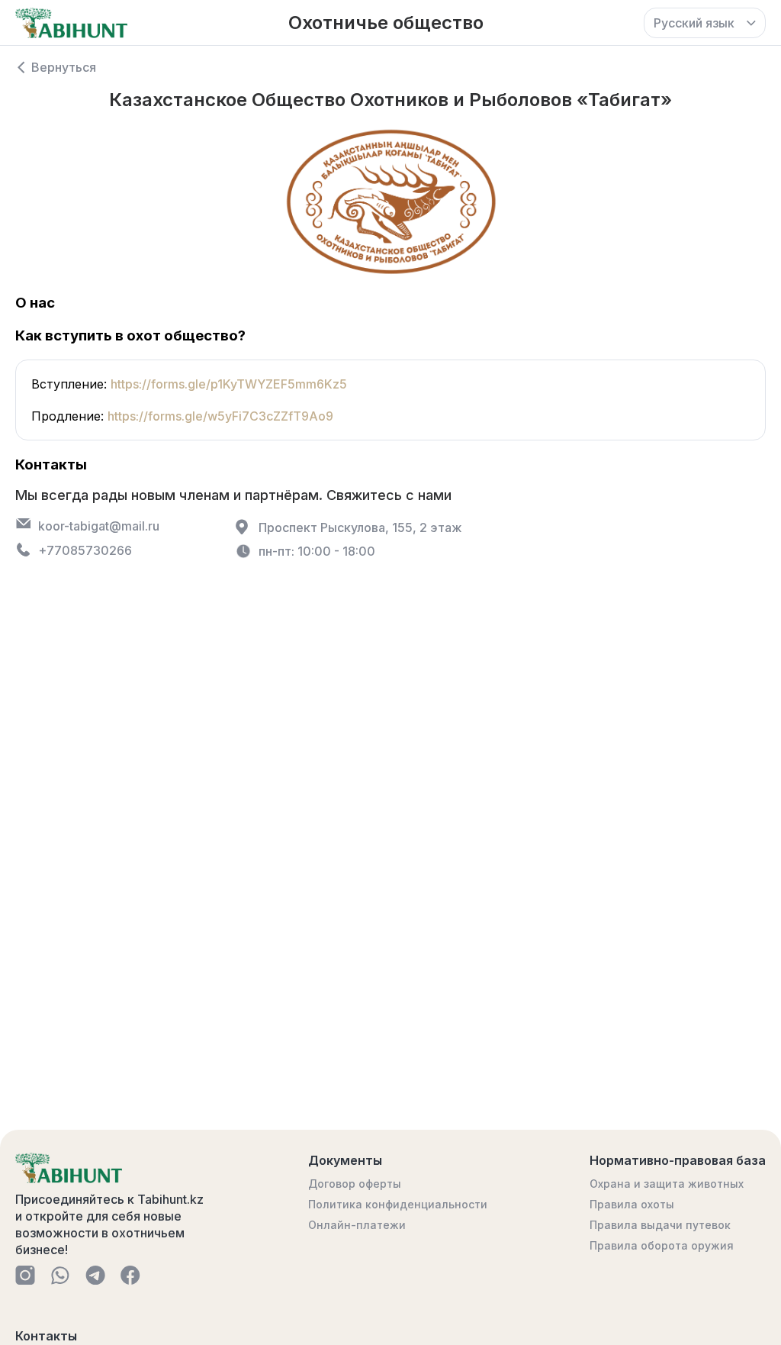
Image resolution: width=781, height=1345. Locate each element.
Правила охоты (632, 1204)
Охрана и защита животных (667, 1183)
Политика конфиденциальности (397, 1204)
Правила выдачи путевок (660, 1224)
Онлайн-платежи (357, 1224)
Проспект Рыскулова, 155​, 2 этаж (360, 527)
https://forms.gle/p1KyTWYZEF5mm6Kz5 (229, 384)
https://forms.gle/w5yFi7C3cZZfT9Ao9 (220, 416)
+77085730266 (85, 550)
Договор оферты (354, 1183)
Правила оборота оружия (662, 1245)
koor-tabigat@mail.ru (98, 526)
